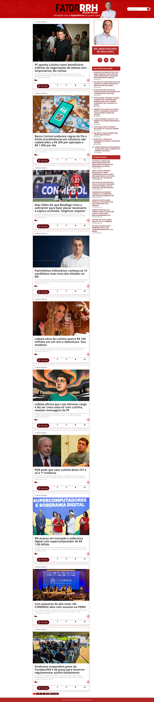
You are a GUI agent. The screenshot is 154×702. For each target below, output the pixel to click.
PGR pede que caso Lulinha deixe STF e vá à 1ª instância (102, 220)
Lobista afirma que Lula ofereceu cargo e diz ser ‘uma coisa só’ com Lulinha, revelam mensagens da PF (103, 212)
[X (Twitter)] (112, 60)
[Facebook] (100, 60)
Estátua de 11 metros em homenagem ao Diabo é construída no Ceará (107, 141)
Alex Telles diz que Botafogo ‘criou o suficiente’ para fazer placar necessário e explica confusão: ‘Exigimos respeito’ (103, 185)
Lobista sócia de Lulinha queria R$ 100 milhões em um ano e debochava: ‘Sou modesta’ (102, 202)
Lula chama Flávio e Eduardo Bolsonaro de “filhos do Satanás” (106, 128)
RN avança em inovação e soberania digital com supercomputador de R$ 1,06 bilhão (102, 228)
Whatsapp (44, 86)
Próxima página (54, 694)
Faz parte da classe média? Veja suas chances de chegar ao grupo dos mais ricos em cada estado (107, 83)
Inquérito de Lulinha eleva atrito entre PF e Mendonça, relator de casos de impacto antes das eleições (106, 112)
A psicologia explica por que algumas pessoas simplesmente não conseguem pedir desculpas (107, 91)
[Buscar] (148, 9)
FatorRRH (77, 9)
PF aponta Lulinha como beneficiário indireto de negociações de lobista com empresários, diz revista (102, 163)
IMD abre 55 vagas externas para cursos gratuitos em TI (106, 134)
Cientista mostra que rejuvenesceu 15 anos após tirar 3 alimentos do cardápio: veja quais (107, 149)
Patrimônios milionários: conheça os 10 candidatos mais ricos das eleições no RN (103, 194)
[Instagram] (106, 60)
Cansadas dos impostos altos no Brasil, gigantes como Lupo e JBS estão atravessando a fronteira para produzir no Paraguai (106, 74)
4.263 (47, 694)
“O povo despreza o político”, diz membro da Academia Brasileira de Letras (106, 120)
